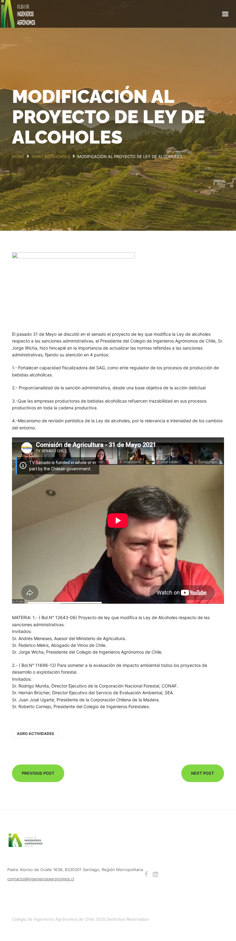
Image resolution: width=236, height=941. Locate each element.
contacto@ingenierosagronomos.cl (40, 878)
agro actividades (35, 733)
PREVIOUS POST (38, 773)
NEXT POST (202, 773)
